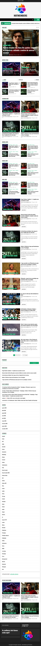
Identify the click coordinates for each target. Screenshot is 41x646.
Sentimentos (4, 543)
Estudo (3, 488)
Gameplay (5, 47)
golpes (3, 509)
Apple (3, 444)
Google (3, 512)
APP (3, 441)
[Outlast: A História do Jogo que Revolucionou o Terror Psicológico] (30, 126)
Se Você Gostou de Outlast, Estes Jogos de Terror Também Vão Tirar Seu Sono (18, 51)
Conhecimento (5, 273)
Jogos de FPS (4, 519)
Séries (3, 546)
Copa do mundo (4, 470)
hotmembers (20, 15)
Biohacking (4, 454)
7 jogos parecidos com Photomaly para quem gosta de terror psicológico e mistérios (11, 268)
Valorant (3, 561)
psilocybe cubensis (14, 574)
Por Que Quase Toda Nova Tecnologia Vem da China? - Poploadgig (13, 387)
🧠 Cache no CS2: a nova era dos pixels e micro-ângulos (15, 398)
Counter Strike (4, 475)
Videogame (5, 318)
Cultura (10, 317)
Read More (24, 210)
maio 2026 (4, 415)
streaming (4, 551)
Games (8, 47)
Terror (15, 47)
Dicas (4, 303)
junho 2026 (4, 413)
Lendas (3, 522)
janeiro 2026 (4, 426)
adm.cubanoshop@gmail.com (8, 54)
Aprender (3, 446)
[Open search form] (32, 20)
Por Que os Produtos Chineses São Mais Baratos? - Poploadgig (13, 390)
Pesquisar (4, 360)
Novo (38, 19)
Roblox (3, 540)
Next (26, 355)
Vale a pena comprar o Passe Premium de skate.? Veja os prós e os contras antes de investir (11, 345)
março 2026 (4, 421)
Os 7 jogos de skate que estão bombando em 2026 (11, 299)
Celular (3, 462)
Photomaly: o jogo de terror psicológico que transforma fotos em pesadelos (11, 284)
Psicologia (34, 129)
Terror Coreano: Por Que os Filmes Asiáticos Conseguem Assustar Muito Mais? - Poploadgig (18, 394)
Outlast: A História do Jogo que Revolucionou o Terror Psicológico (24, 92)
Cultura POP (24, 67)
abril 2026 (4, 418)
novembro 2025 (5, 428)
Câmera (3, 457)
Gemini (3, 506)
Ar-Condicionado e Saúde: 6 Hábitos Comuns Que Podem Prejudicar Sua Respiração (22, 400)
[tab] (4, 80)
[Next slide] (38, 27)
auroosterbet (4, 400)
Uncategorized (4, 559)
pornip (3, 398)
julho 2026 (4, 410)
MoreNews (24, 644)
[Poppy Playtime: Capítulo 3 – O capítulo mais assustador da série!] (11, 107)
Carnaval (3, 459)
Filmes (28, 67)
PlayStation (4, 530)
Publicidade (4, 538)
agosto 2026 (4, 407)
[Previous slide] (36, 27)
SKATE (14, 303)
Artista (3, 449)
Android (3, 436)
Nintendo (3, 527)
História (12, 47)
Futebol (3, 499)
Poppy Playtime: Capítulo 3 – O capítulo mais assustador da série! (11, 71)
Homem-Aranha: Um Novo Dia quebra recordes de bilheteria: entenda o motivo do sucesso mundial (29, 71)
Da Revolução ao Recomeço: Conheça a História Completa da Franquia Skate (11, 314)
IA (2, 517)
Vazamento (4, 564)
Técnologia (4, 553)
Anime (3, 438)
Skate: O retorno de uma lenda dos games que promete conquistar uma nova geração (11, 330)
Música (3, 525)
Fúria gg (3, 496)
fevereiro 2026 (4, 423)
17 (23, 355)
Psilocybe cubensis (5, 535)
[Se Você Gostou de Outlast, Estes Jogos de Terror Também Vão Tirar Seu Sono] (20, 43)
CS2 (2, 478)
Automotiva (4, 452)
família (3, 491)
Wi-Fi (3, 569)
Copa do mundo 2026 (6, 472)
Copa (3, 467)
